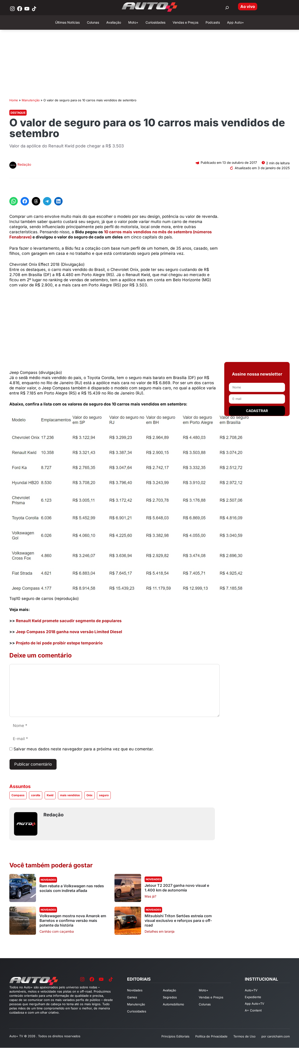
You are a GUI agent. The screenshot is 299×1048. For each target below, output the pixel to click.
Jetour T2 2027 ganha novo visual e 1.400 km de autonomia (177, 887)
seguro (104, 795)
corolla (35, 795)
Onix (89, 795)
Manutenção (31, 100)
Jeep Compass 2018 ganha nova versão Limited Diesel (69, 631)
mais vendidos (70, 795)
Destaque (18, 112)
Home (13, 100)
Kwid (50, 795)
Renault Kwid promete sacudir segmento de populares (69, 620)
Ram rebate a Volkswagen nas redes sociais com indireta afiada (71, 888)
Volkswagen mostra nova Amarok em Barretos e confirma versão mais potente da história (72, 920)
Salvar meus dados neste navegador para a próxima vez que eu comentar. (84, 749)
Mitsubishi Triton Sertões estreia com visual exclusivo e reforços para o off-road (178, 920)
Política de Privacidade (211, 1036)
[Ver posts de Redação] (12, 166)
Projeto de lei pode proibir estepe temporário (59, 643)
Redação (24, 164)
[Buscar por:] (227, 8)
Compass (18, 795)
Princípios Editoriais (175, 1036)
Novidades (48, 879)
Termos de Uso (244, 1036)
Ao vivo (247, 6)
